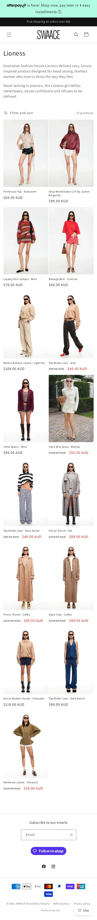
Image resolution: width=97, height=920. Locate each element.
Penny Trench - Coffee (16, 614)
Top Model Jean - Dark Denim (67, 698)
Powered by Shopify (37, 903)
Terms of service (50, 910)
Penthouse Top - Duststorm (20, 191)
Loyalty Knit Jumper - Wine (20, 279)
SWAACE (20, 903)
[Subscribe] (71, 835)
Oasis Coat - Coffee (60, 614)
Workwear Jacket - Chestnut (20, 782)
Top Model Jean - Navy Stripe (21, 530)
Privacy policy (82, 903)
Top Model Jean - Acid (62, 363)
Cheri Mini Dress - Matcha (64, 446)
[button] (9, 35)
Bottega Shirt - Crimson (63, 279)
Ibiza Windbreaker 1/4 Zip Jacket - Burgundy (70, 193)
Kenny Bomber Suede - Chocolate (24, 698)
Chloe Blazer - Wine (15, 446)
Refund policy (61, 903)
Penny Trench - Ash (60, 530)
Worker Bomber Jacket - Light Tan (24, 363)
